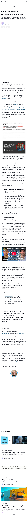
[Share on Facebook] (2, 27)
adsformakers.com (19, 361)
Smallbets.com (5, 333)
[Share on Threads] (7, 27)
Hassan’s (16, 104)
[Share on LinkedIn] (9, 27)
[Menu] (26, 1)
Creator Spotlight (9, 296)
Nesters (4, 98)
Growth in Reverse (9, 300)
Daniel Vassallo (20, 333)
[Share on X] (4, 27)
